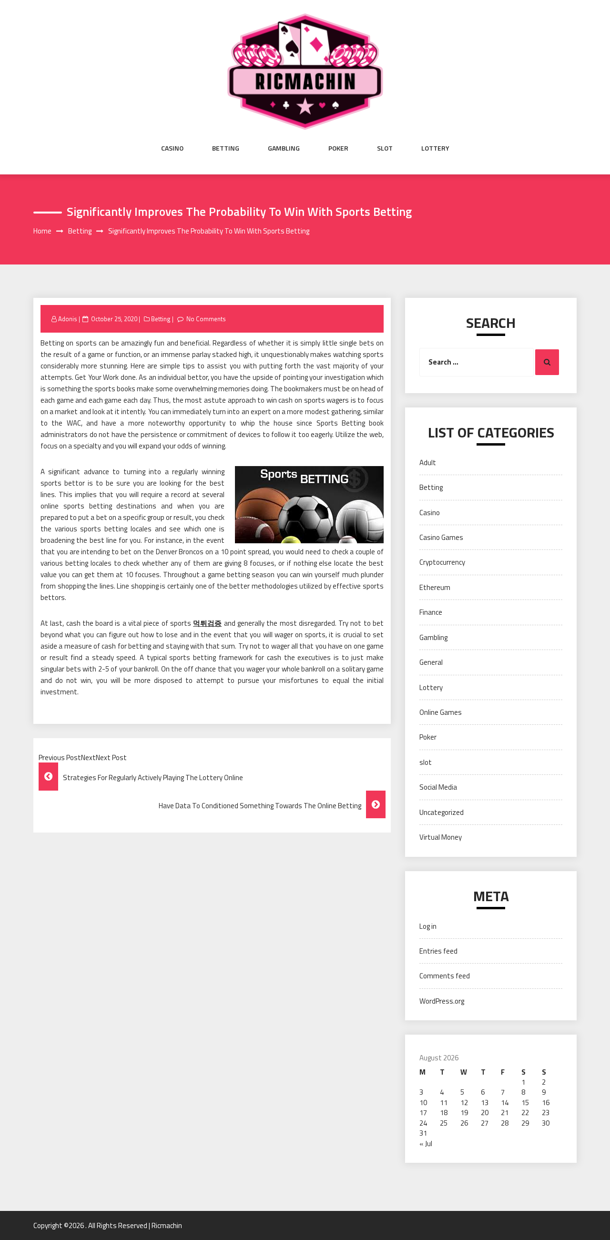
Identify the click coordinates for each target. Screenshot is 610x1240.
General (431, 662)
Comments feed (444, 975)
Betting (225, 148)
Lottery (435, 148)
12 (464, 1102)
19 (464, 1112)
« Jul (425, 1143)
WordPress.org (441, 1001)
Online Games (440, 712)
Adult (427, 462)
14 (504, 1102)
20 (484, 1112)
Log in (428, 926)
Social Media (438, 787)
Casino (172, 148)
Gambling (284, 148)
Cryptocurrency (442, 562)
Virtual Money (440, 837)
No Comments (206, 319)
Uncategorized (441, 812)
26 (464, 1123)
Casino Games (441, 537)
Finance (430, 612)
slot (385, 148)
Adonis (67, 319)
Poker (338, 148)
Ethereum (434, 587)
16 (545, 1102)
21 (504, 1112)
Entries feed (438, 950)
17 (423, 1112)
